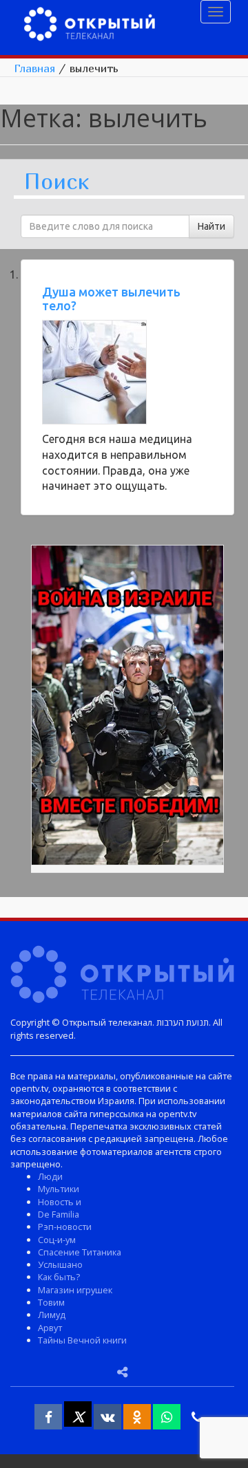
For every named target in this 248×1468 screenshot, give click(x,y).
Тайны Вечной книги (82, 1340)
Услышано (60, 1264)
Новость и (59, 1202)
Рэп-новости (65, 1226)
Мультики (58, 1189)
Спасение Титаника (79, 1252)
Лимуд (51, 1314)
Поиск (56, 182)
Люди (50, 1176)
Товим (51, 1302)
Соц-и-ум (57, 1239)
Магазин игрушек (75, 1290)
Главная (34, 68)
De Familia (58, 1214)
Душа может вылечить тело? (111, 298)
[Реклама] (127, 707)
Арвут (50, 1327)
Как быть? (59, 1277)
